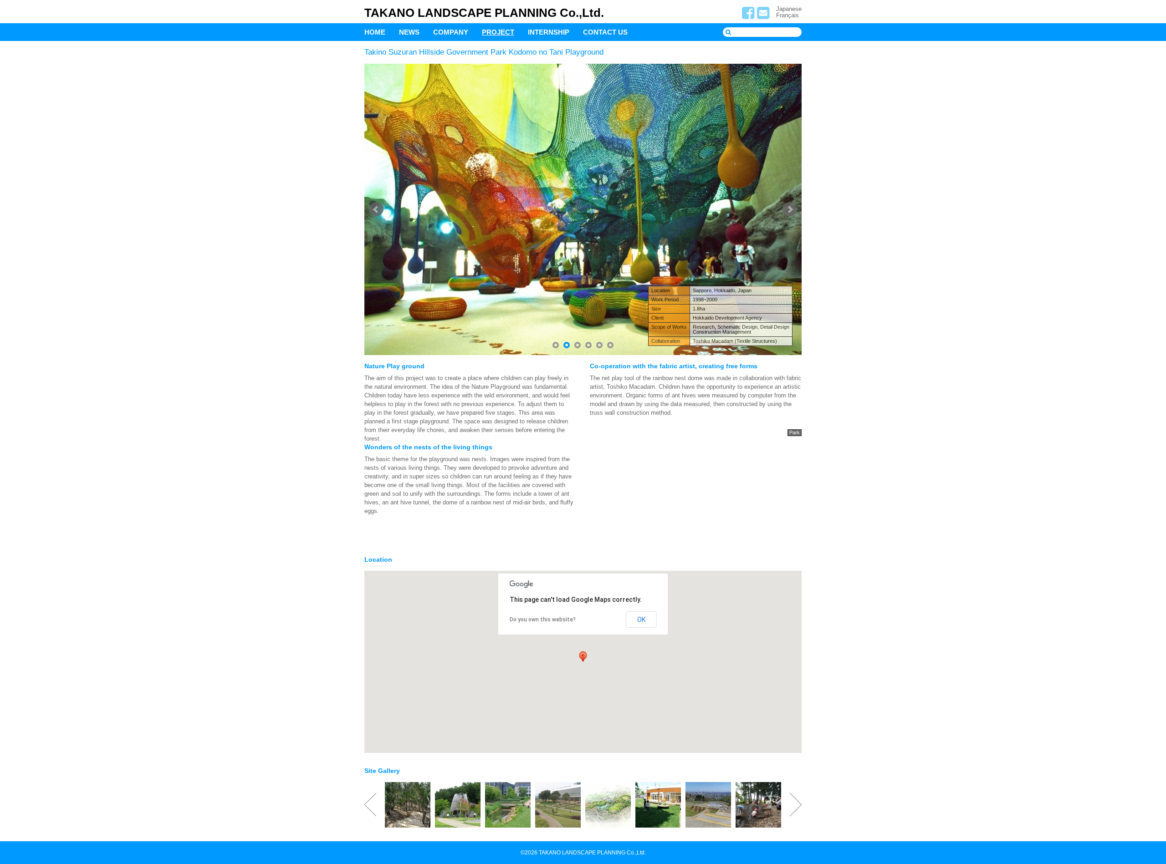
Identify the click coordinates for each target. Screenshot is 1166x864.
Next (789, 209)
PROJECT (498, 32)
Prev (376, 209)
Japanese (789, 8)
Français (787, 15)
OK (641, 619)
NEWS (409, 32)
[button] (583, 656)
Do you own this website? (543, 619)
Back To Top (1151, 826)
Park (794, 432)
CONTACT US (605, 32)
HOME (374, 32)
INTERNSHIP (548, 32)
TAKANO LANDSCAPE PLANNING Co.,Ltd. (484, 13)
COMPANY (450, 32)
